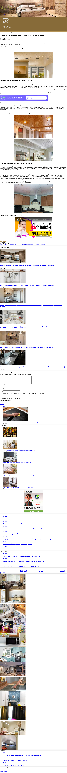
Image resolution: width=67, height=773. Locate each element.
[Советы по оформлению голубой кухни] (13, 661)
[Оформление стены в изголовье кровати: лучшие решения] (13, 603)
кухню (35, 166)
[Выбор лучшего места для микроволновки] (13, 646)
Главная (2, 32)
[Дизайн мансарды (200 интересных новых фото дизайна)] (9, 749)
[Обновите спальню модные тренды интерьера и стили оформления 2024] (10, 449)
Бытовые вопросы (8, 27)
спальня (56, 571)
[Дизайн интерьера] (7, 12)
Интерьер (5, 26)
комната (34, 571)
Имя (1, 386)
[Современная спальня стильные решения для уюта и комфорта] (10, 461)
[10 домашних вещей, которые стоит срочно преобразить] (13, 632)
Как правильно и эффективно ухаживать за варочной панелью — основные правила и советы (24, 422)
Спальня (5, 22)
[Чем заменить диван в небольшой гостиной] (13, 588)
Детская (5, 21)
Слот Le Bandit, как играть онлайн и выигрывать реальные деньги (17, 437)
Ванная (5, 25)
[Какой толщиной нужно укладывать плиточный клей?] (13, 690)
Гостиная (5, 20)
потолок (4, 241)
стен (59, 570)
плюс (1, 241)
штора (4, 572)
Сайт (1, 391)
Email (1, 388)
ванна (3, 570)
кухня (41, 571)
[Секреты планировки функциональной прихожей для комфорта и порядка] (10, 473)
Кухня (4, 23)
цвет (1, 572)
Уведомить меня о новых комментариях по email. (12, 395)
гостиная (11, 570)
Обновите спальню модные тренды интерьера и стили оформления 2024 (19, 450)
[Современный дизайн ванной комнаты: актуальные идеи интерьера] (10, 486)
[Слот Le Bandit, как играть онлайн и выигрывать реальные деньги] (10, 436)
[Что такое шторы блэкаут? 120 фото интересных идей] (13, 720)
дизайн (15, 570)
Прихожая (6, 19)
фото (65, 571)
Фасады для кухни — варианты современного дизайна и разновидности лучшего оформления (27, 265)
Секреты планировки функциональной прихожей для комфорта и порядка (19, 475)
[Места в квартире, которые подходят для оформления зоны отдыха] (13, 734)
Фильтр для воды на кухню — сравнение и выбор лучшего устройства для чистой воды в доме (27, 285)
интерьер (23, 571)
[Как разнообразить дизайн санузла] (13, 705)
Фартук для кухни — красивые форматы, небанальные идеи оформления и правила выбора (26, 347)
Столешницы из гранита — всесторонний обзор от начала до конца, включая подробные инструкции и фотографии (33, 367)
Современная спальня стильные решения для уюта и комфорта (17, 462)
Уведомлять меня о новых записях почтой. (11, 398)
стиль (62, 571)
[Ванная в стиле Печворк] (13, 617)
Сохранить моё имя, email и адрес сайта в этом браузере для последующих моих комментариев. (23, 393)
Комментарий (3, 384)
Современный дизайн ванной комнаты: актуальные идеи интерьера (18, 487)
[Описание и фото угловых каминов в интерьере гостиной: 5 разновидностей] (13, 676)
